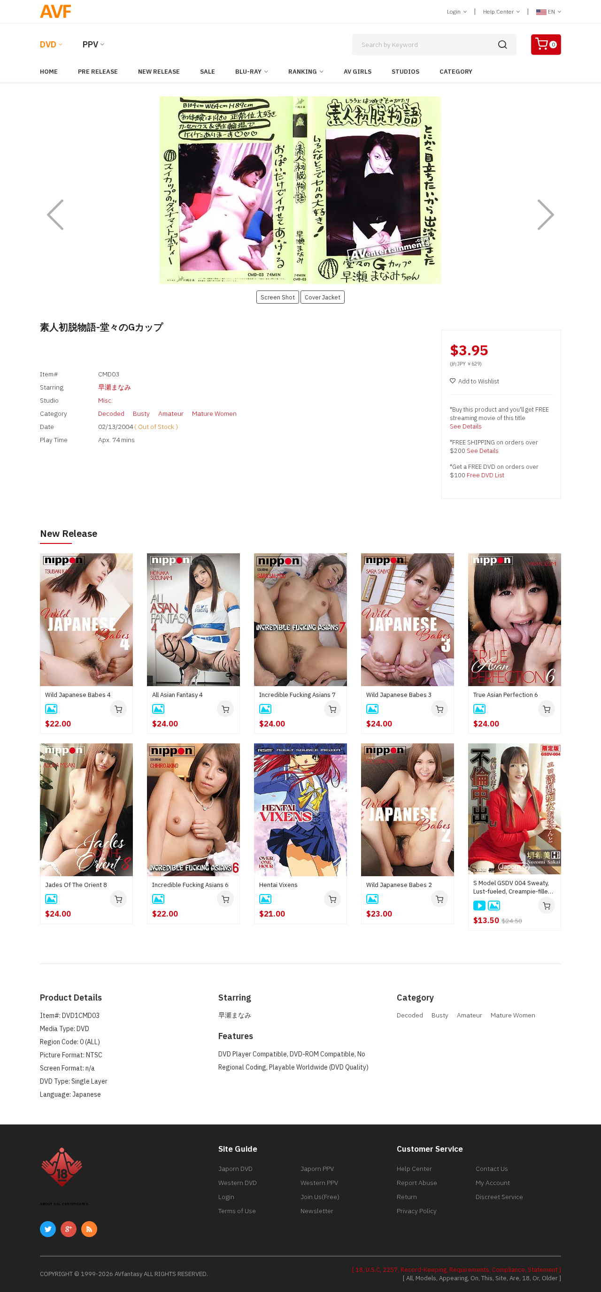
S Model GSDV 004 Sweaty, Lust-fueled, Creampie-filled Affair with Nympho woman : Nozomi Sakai (512, 887)
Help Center (499, 11)
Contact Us (492, 1168)
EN (551, 11)
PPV (90, 44)
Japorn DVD (235, 1168)
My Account (493, 1182)
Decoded (111, 413)
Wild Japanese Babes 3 (399, 695)
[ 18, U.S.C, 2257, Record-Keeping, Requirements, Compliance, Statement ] (456, 1270)
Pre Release (98, 72)
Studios (405, 72)
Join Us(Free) (319, 1197)
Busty (141, 413)
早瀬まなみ (114, 387)
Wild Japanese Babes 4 (78, 695)
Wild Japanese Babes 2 (399, 885)
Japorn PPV (317, 1168)
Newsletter (316, 1211)
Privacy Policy (417, 1211)
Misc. (105, 400)
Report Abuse (417, 1182)
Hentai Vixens (278, 885)
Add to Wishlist (478, 381)
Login (454, 11)
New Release (159, 72)
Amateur (171, 413)
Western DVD (237, 1182)
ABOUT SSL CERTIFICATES (64, 1204)
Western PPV (319, 1182)
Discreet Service (499, 1197)
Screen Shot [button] (278, 297)
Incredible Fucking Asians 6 (190, 885)
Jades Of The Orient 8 (76, 885)
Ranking (302, 72)
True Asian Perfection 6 (505, 695)
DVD (48, 44)
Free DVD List (485, 475)
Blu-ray (248, 72)
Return (407, 1197)
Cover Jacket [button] (322, 297)
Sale (207, 72)
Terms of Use (237, 1211)
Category (455, 72)
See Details (466, 426)
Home (49, 72)
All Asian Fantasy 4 (177, 695)
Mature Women (214, 413)
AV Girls (357, 72)
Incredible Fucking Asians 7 (297, 695)
